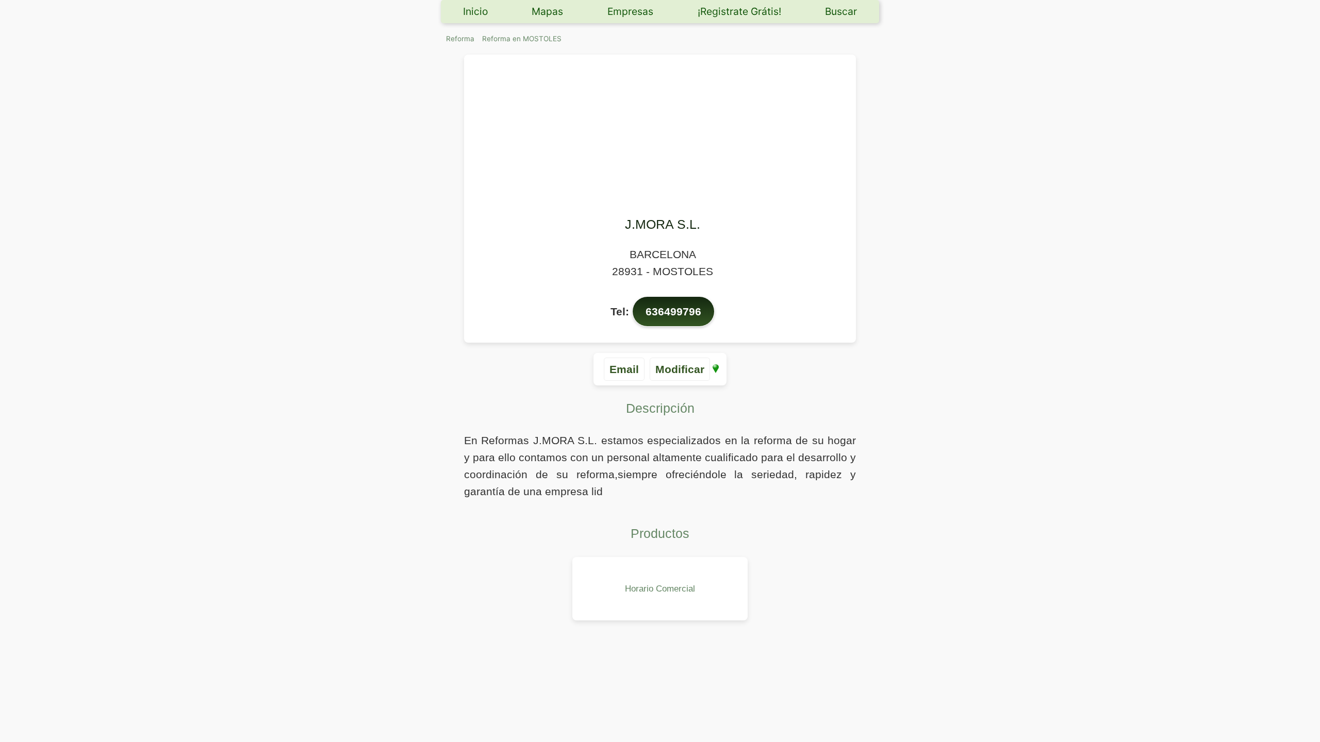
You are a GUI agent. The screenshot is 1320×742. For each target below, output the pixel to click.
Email (624, 369)
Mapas (547, 11)
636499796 (673, 311)
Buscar (841, 11)
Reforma (460, 39)
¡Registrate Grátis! (739, 11)
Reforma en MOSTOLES (522, 39)
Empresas (630, 11)
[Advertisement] (662, 137)
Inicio (475, 11)
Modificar (679, 369)
